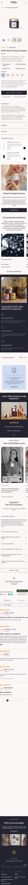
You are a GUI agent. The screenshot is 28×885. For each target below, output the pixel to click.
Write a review (22, 591)
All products (4, 874)
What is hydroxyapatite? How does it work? (11, 549)
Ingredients (4, 125)
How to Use (4, 131)
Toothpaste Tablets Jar (6, 877)
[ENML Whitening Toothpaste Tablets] (22, 75)
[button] (5, 47)
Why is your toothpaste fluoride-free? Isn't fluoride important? (11, 555)
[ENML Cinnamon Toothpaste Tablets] (8, 75)
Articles (16, 874)
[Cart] (25, 2)
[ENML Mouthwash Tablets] (4, 156)
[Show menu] (1, 2)
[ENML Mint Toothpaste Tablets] (3, 75)
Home (2, 7)
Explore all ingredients (14, 271)
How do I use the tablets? (7, 543)
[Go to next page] (23, 700)
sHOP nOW (14, 386)
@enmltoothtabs (14, 440)
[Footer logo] (14, 852)
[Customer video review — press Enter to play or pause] (12, 465)
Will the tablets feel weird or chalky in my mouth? (11, 537)
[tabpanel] (14, 417)
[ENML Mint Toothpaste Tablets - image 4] (19, 40)
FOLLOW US (14, 831)
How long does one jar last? (7, 516)
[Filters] (1, 604)
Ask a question (22, 594)
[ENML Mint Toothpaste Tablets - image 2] (8, 40)
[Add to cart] (20, 479)
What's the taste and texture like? (9, 531)
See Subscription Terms (11, 86)
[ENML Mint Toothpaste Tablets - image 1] (3, 40)
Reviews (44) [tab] (7, 600)
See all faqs (14, 570)
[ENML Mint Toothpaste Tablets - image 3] (14, 40)
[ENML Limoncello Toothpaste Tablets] (17, 75)
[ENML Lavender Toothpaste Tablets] (13, 75)
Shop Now (14, 210)
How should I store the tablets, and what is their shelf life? (12, 561)
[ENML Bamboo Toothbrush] (4, 145)
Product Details (5, 103)
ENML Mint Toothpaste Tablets (12, 478)
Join (25, 865)
